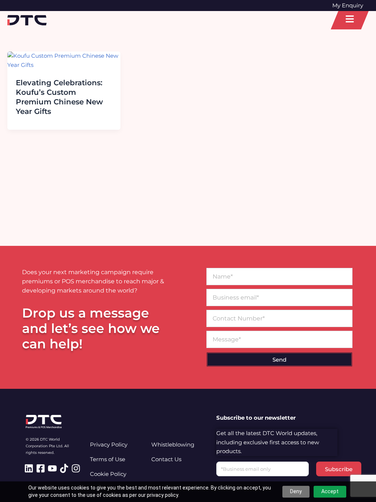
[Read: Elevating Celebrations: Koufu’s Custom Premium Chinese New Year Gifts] (63, 60)
